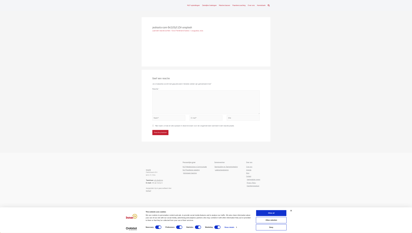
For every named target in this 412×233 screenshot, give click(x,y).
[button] (268, 5)
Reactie (155, 89)
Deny (271, 227)
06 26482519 (158, 180)
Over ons (251, 5)
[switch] (179, 227)
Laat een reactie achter (161, 31)
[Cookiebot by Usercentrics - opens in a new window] (131, 228)
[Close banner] (291, 210)
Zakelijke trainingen (209, 5)
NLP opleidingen (193, 5)
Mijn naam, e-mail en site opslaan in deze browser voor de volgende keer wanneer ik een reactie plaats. (194, 126)
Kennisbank (261, 5)
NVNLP (148, 191)
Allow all (271, 213)
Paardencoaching (238, 5)
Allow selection (271, 220)
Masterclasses (224, 5)
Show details (229, 227)
